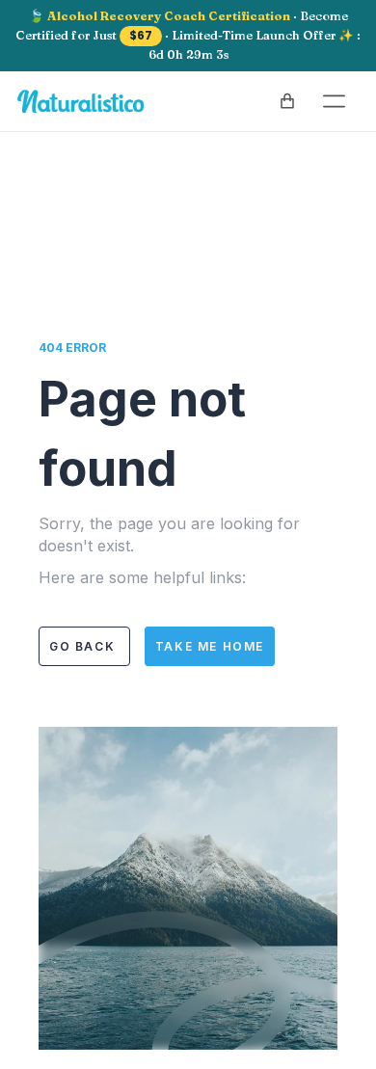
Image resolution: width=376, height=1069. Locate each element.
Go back (84, 646)
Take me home (209, 646)
